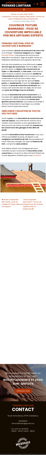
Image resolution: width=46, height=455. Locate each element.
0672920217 (23, 421)
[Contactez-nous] (23, 382)
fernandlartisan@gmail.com (23, 423)
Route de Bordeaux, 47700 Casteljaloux (23, 416)
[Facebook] (24, 9)
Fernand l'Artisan (8, 55)
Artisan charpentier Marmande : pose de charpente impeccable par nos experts (12, 203)
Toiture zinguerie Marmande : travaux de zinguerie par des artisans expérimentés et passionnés (33, 204)
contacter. (37, 155)
